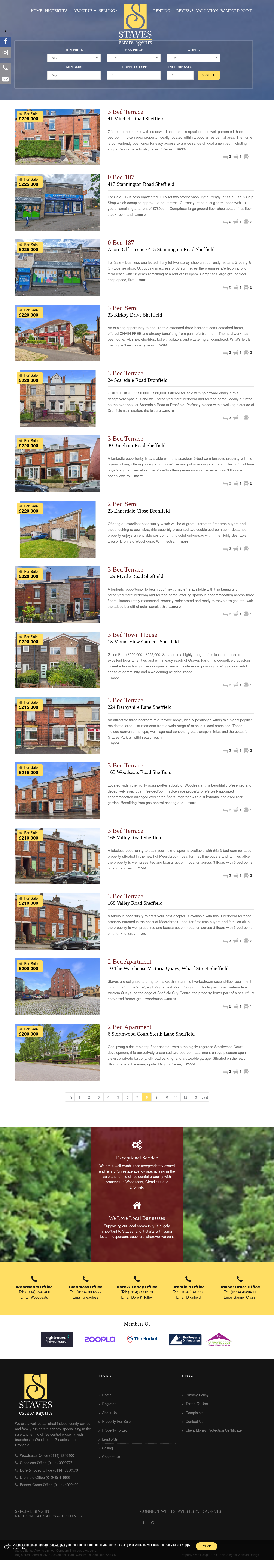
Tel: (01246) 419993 (188, 1291)
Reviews (185, 11)
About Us (83, 11)
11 (176, 1097)
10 (166, 1097)
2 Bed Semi (123, 503)
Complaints (195, 1412)
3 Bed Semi (123, 307)
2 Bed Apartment (129, 961)
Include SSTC (180, 67)
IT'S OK (206, 1546)
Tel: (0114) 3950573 (137, 1291)
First (70, 1097)
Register (109, 1403)
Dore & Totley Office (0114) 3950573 (49, 1470)
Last (204, 1097)
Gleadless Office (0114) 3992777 (46, 1462)
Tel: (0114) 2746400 (34, 1291)
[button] (74, 58)
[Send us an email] (5, 79)
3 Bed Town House (132, 634)
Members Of (137, 1324)
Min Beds (74, 67)
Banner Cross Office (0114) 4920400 (49, 1484)
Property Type (133, 67)
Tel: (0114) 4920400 (240, 1291)
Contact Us (111, 1456)
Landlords (110, 1439)
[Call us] (5, 68)
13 (195, 1097)
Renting (161, 11)
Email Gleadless (86, 1297)
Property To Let (114, 1430)
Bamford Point (236, 11)
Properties (56, 11)
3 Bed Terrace (125, 111)
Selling (107, 11)
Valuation (207, 11)
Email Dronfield (188, 1297)
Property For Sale (116, 1421)
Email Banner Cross (240, 1297)
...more (180, 149)
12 (185, 1097)
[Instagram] (5, 52)
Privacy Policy (197, 1394)
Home (36, 11)
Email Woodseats (34, 1297)
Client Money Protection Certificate (214, 1430)
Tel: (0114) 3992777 (85, 1291)
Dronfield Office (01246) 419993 (45, 1477)
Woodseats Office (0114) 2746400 (47, 1455)
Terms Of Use (197, 1403)
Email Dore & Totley (137, 1297)
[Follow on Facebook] (5, 42)
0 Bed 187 (121, 177)
